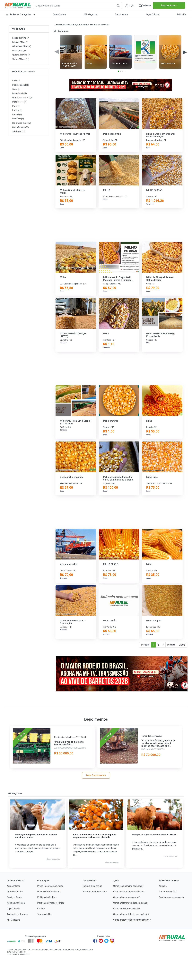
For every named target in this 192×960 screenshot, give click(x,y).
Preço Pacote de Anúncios (50, 886)
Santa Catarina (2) (20, 127)
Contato (41, 908)
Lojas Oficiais (152, 14)
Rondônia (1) (18, 119)
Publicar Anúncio (169, 5)
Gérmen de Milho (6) (21, 46)
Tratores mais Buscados (95, 891)
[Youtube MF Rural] (101, 941)
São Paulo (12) (18, 131)
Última (182, 644)
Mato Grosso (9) (19, 102)
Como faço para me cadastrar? (128, 886)
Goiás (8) (16, 89)
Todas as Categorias (20, 14)
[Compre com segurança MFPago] (11, 941)
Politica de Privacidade (48, 891)
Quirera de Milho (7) (21, 55)
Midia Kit (181, 14)
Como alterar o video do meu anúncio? (132, 919)
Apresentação (13, 886)
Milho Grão (18, 28)
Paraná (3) (17, 114)
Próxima (171, 644)
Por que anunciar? (167, 891)
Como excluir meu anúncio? (126, 908)
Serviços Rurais (14, 897)
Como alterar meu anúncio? (126, 897)
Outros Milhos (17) (20, 59)
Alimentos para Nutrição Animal (71, 24)
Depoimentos (121, 14)
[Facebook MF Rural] (95, 941)
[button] (118, 5)
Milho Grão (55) (19, 50)
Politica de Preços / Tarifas (50, 903)
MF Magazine (90, 14)
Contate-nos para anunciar (171, 897)
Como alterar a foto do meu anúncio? (131, 914)
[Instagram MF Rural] (112, 941)
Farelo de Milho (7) (20, 38)
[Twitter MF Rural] (106, 941)
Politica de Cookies (47, 897)
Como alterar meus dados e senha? (130, 903)
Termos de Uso (44, 914)
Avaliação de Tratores (17, 914)
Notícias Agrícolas (16, 903)
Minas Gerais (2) (19, 93)
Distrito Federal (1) (20, 85)
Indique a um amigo (92, 886)
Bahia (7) (16, 81)
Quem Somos (59, 14)
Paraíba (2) (17, 110)
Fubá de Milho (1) (20, 42)
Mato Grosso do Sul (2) (22, 97)
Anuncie (163, 886)
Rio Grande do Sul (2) (21, 123)
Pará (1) (16, 106)
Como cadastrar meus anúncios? (129, 891)
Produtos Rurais (15, 891)
